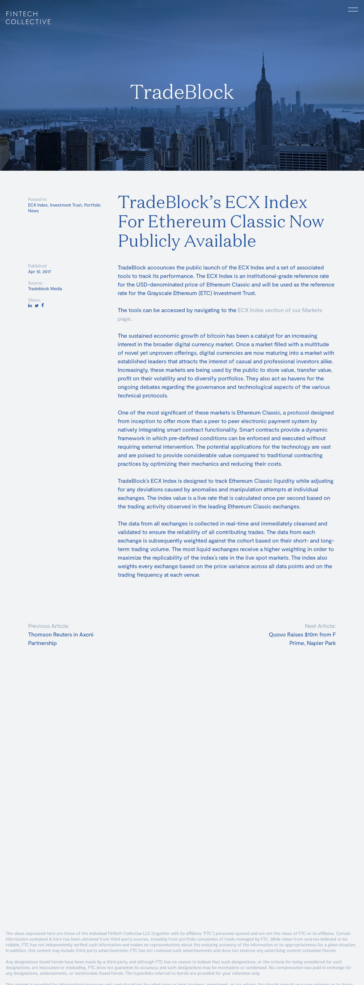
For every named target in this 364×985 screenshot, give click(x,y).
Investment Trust (66, 204)
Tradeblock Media (45, 288)
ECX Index (38, 204)
